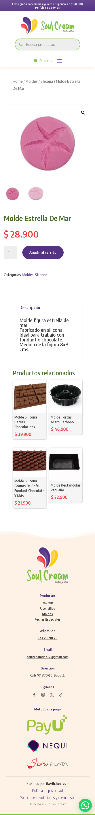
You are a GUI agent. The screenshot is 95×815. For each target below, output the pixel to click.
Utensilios (47, 608)
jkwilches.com (57, 783)
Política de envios (47, 7)
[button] (83, 113)
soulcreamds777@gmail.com (47, 657)
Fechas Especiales (47, 619)
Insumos (47, 603)
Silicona (46, 81)
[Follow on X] (51, 694)
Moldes (31, 81)
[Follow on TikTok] (60, 694)
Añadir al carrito (43, 252)
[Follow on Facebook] (34, 694)
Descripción (30, 307)
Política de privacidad (47, 790)
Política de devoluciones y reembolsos (47, 797)
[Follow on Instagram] (43, 694)
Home (18, 81)
